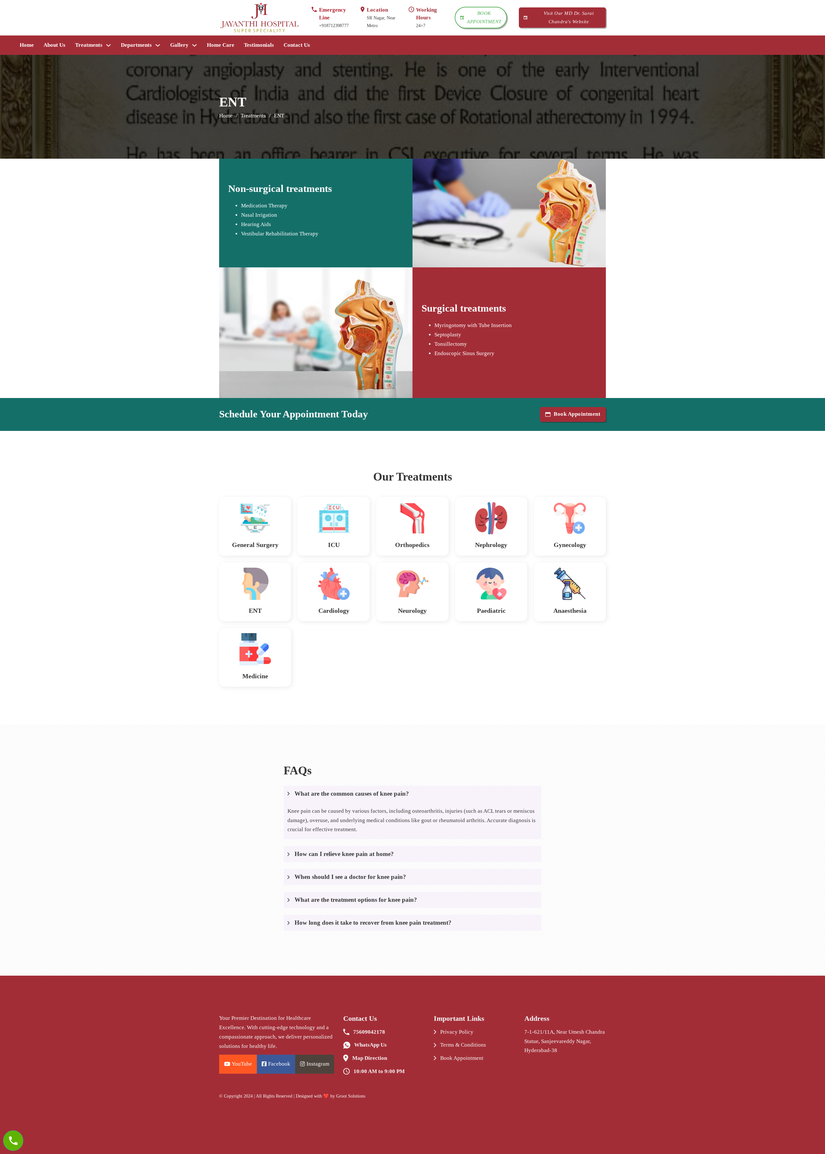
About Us (54, 45)
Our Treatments (412, 476)
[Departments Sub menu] (157, 45)
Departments (136, 45)
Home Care (220, 45)
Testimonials (259, 45)
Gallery (179, 45)
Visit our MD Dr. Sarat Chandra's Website (569, 17)
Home (27, 45)
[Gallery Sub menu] (194, 45)
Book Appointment (484, 17)
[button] (412, 794)
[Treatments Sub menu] (108, 45)
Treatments (88, 45)
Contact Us (297, 45)
